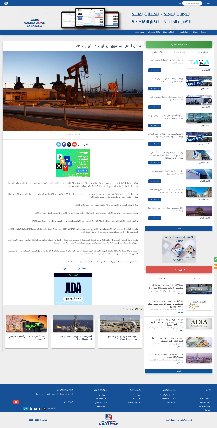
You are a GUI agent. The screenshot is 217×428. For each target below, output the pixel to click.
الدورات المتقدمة (136, 398)
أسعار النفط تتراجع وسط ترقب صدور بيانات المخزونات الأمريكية (75, 338)
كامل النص (180, 293)
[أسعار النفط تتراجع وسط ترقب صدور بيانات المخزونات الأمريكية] (73, 323)
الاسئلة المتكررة (205, 398)
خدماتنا (195, 32)
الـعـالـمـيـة (162, 278)
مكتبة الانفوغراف (154, 32)
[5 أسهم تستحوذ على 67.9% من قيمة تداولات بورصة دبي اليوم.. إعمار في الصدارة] (199, 137)
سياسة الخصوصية (204, 406)
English (208, 3)
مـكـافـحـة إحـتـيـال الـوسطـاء (167, 394)
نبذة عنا (208, 394)
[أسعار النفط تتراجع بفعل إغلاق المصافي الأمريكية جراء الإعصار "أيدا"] (120, 323)
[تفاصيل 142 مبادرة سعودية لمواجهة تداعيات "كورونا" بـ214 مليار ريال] (199, 358)
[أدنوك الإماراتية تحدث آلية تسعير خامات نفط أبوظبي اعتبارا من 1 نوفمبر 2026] (199, 192)
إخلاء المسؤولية (205, 402)
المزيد (179, 228)
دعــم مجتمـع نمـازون (170, 402)
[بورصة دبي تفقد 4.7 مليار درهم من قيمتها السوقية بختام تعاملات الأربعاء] (199, 81)
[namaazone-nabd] (25, 409)
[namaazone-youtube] (35, 408)
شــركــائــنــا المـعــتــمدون (168, 398)
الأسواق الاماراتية (202, 52)
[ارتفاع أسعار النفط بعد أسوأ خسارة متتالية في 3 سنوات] (26, 323)
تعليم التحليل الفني (101, 402)
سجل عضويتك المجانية (192, 3)
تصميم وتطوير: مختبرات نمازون (179, 420)
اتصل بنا (207, 410)
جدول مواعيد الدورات (134, 402)
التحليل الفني (103, 394)
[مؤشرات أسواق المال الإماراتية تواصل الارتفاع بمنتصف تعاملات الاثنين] (199, 118)
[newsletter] (16, 402)
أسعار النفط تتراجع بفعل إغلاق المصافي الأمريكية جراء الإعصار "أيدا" (123, 338)
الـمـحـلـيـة (197, 278)
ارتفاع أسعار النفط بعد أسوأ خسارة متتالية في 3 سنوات (27, 338)
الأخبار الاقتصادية (101, 398)
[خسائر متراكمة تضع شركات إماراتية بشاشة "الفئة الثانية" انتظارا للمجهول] (199, 342)
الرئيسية (203, 32)
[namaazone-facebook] (40, 408)
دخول (179, 3)
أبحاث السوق (183, 32)
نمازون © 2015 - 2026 (38, 420)
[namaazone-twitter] (44, 408)
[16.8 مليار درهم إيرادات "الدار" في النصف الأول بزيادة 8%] (199, 211)
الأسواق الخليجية (179, 52)
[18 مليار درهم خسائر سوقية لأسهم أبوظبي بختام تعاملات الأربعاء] (199, 100)
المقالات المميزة (168, 32)
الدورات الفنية (137, 394)
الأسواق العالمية (156, 52)
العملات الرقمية (140, 32)
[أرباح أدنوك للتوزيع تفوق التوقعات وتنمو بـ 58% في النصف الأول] (199, 174)
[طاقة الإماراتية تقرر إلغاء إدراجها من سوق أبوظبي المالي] (199, 63)
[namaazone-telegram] (30, 408)
